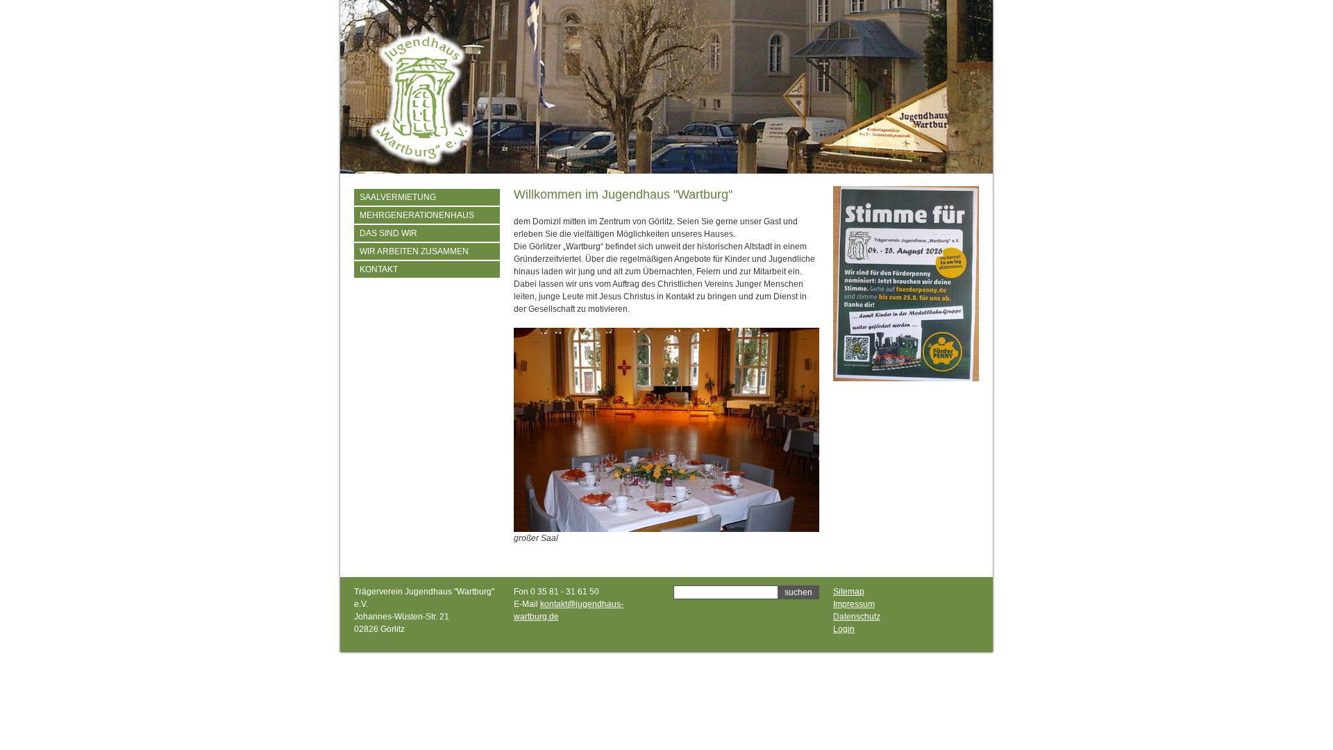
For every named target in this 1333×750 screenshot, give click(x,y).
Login (844, 629)
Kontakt (379, 269)
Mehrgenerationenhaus (417, 215)
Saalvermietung (398, 197)
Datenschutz (856, 617)
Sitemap (848, 592)
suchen (798, 592)
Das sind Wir (388, 233)
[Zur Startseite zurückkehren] (420, 164)
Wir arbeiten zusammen (414, 251)
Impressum (854, 604)
